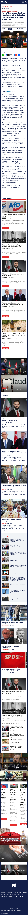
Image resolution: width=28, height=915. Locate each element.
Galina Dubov (8, 338)
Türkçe (2, 797)
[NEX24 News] (14, 885)
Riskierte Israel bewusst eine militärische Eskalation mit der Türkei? (13, 303)
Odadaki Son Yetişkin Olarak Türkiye (3, 793)
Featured (3, 218)
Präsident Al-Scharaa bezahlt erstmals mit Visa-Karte (11, 419)
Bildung (2, 836)
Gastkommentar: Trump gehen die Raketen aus (17, 585)
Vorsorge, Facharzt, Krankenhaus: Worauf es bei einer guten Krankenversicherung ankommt (17, 734)
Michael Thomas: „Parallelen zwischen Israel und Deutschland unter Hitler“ (14, 486)
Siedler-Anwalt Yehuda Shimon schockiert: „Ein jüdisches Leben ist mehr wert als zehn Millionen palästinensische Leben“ (17, 579)
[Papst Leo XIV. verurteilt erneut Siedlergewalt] (14, 508)
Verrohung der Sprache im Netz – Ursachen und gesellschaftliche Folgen (18, 598)
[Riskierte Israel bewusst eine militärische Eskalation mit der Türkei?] (14, 295)
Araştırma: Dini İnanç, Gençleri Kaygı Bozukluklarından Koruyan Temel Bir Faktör (23, 796)
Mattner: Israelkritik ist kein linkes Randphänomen (18, 559)
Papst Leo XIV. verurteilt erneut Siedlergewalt (11, 520)
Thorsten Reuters (9, 29)
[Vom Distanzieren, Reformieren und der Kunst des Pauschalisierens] (5, 591)
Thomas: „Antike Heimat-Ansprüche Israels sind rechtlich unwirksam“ (12, 245)
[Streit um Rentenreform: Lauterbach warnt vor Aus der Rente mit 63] (14, 660)
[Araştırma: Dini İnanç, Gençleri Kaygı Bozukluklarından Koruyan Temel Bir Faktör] (23, 786)
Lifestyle (3, 338)
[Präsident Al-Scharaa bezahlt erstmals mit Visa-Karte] (14, 266)
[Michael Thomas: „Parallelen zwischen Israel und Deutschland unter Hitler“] (14, 474)
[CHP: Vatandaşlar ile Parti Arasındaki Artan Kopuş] (14, 786)
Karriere (2, 858)
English (3, 369)
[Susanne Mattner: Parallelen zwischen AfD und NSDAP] (14, 207)
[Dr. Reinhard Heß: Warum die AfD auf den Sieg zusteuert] (5, 572)
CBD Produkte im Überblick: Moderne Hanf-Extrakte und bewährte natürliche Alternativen (13, 335)
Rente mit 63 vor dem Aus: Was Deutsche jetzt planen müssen (12, 623)
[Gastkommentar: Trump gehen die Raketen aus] (5, 585)
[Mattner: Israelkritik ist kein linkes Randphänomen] (5, 559)
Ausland (9, 6)
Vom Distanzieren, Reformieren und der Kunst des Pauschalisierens (17, 591)
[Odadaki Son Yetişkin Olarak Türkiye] (4, 786)
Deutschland (5, 625)
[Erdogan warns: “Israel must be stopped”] (14, 366)
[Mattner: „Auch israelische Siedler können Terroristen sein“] (5, 566)
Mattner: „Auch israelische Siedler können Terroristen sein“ (18, 566)
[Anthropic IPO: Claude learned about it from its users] (14, 383)
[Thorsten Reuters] (3, 29)
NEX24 (7, 218)
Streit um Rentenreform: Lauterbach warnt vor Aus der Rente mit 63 (11, 670)
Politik (4, 6)
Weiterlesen (5, 227)
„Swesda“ (8, 91)
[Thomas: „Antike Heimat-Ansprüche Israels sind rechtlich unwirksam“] (14, 237)
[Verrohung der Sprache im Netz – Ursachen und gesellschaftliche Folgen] (5, 598)
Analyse (3, 248)
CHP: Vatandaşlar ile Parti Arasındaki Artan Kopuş (13, 793)
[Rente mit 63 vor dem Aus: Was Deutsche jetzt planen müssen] (14, 613)
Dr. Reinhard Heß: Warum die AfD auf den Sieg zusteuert (18, 572)
